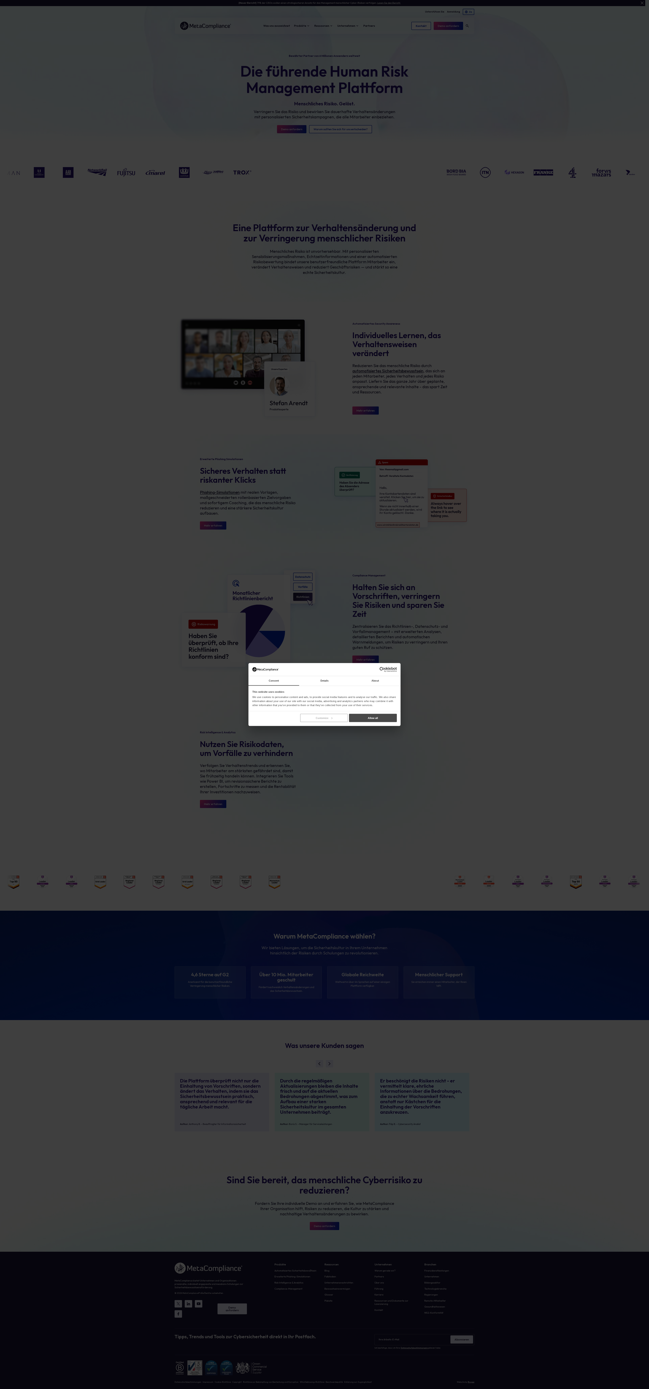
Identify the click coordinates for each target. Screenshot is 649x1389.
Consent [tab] (274, 680)
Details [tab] (324, 680)
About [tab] (375, 680)
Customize (322, 717)
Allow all (373, 717)
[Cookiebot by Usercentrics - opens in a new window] (382, 669)
